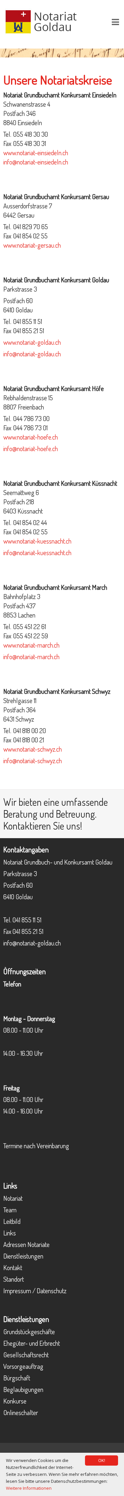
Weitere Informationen (29, 1488)
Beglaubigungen (23, 1389)
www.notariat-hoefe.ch (30, 437)
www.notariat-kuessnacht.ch (37, 541)
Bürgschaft (16, 1377)
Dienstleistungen (23, 1256)
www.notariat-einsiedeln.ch (35, 152)
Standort (13, 1279)
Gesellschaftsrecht (26, 1354)
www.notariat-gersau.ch (32, 245)
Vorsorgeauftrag (23, 1366)
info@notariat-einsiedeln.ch (35, 162)
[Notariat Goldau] (46, 21)
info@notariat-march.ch (31, 656)
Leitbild (12, 1221)
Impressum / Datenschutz (34, 1290)
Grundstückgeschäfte (29, 1331)
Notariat (12, 1198)
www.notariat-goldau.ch (32, 342)
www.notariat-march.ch (31, 645)
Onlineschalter (20, 1412)
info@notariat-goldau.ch (32, 353)
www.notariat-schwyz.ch (32, 749)
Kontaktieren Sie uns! (42, 825)
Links (9, 1233)
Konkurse (14, 1401)
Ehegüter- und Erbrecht (31, 1343)
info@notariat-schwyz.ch (32, 760)
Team (10, 1209)
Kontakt (12, 1267)
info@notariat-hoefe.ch (30, 448)
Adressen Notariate (26, 1244)
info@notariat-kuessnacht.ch (37, 552)
